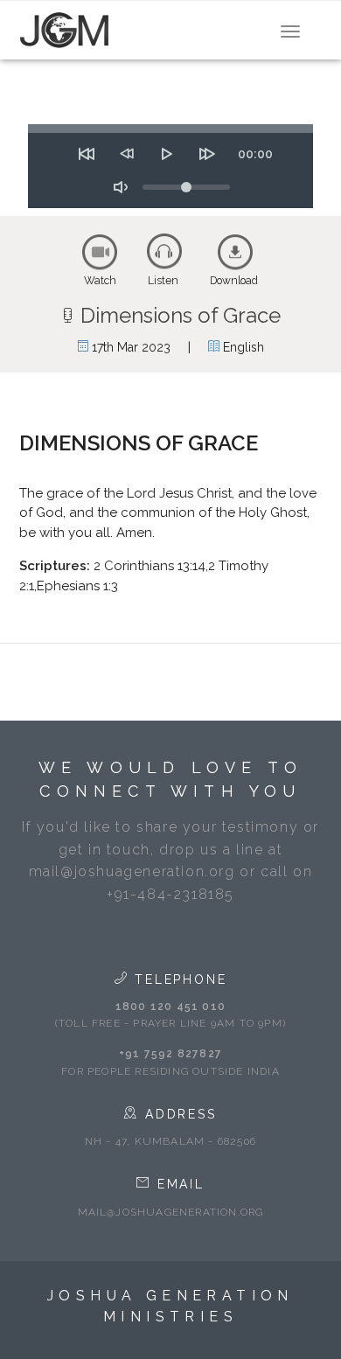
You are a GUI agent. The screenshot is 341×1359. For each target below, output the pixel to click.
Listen (163, 281)
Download (234, 281)
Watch (100, 281)
